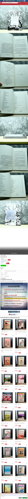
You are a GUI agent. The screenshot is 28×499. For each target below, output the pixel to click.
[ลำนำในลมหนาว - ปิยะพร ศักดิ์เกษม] (21, 380)
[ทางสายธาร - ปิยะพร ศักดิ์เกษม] (7, 380)
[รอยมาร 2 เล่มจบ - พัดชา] (7, 398)
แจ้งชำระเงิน (24, 2)
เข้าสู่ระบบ (21, 4)
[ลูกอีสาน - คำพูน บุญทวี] (7, 325)
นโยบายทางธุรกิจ (19, 495)
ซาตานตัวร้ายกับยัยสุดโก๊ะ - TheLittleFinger (20, 331)
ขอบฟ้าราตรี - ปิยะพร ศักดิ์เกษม (5, 477)
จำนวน (2, 263)
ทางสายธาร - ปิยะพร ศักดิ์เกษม (5, 386)
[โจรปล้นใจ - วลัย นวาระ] (21, 398)
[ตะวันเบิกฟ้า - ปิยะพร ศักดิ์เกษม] (7, 489)
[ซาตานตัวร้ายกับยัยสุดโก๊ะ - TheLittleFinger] (21, 325)
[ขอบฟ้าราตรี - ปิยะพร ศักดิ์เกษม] (7, 471)
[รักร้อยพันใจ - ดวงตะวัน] (7, 453)
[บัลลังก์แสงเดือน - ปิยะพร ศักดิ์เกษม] (21, 416)
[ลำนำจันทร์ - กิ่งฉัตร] (7, 362)
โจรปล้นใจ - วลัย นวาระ (18, 404)
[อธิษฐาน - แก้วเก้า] (21, 362)
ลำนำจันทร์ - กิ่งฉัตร (3, 368)
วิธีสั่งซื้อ (20, 2)
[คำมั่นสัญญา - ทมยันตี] (7, 435)
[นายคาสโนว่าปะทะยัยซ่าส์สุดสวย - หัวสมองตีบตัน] (7, 343)
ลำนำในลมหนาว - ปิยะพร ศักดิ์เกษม (19, 386)
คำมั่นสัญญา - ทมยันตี (4, 441)
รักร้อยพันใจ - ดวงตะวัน (4, 459)
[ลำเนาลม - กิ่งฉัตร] (21, 453)
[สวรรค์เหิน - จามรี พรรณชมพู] (21, 489)
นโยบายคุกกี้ (14, 495)
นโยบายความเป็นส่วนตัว (9, 495)
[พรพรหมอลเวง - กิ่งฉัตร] (21, 471)
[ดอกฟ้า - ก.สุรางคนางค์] (21, 343)
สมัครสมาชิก (26, 4)
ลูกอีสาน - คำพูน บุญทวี (4, 331)
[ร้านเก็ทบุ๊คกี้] (0, 2)
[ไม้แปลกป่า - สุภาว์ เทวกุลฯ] (7, 416)
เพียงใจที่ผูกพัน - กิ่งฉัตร (18, 441)
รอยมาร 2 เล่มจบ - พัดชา (4, 404)
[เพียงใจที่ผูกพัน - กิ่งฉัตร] (21, 435)
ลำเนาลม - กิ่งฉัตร (17, 459)
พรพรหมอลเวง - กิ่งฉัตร (18, 477)
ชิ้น (5, 263)
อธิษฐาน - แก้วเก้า (17, 368)
